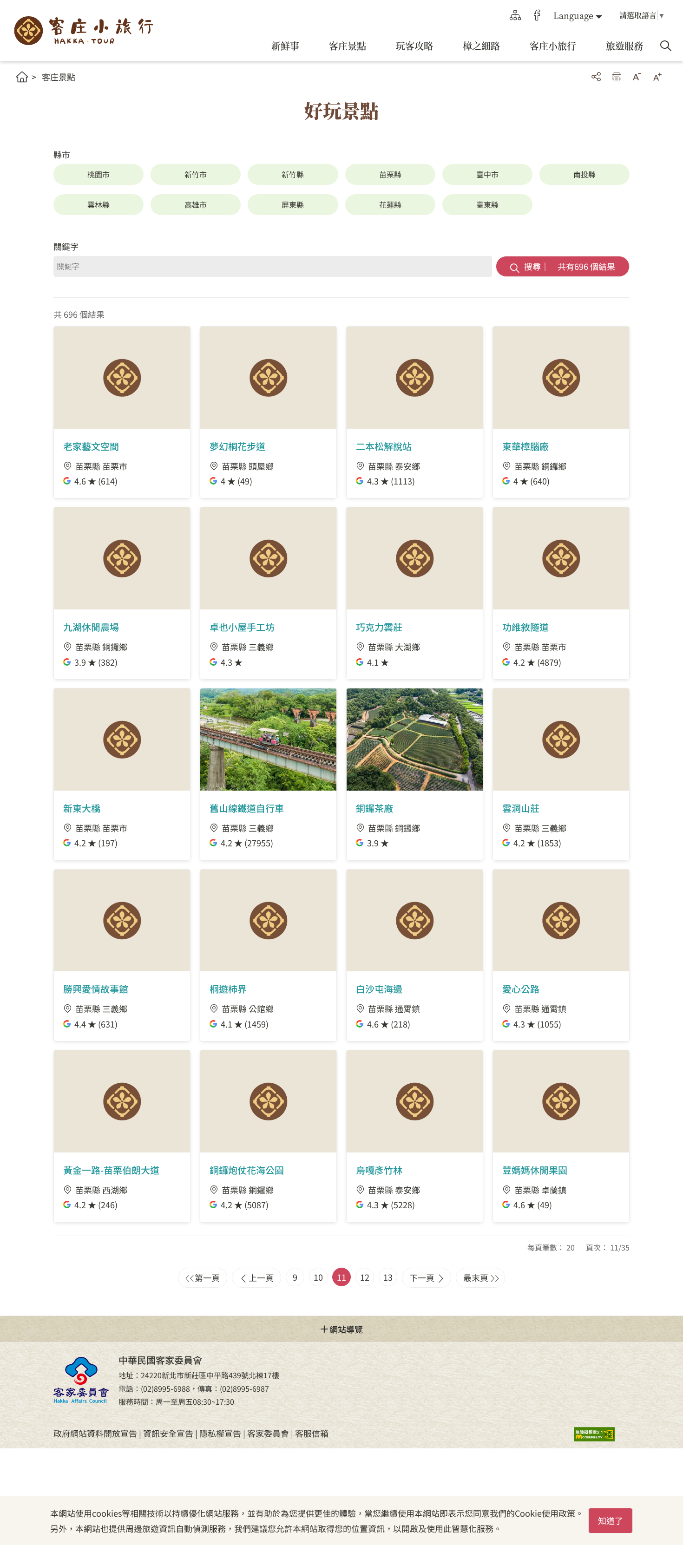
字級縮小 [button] (637, 76)
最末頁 (475, 1277)
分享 (596, 76)
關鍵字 (66, 246)
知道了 (610, 1520)
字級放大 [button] (657, 76)
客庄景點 (58, 77)
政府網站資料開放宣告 (95, 1433)
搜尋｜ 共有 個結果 (569, 266)
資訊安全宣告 (168, 1433)
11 (341, 1277)
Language (573, 15)
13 (388, 1277)
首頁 (22, 77)
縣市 (61, 154)
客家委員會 (268, 1433)
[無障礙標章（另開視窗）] (602, 1433)
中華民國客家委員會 (81, 1380)
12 (364, 1277)
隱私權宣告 (220, 1433)
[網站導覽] (515, 15)
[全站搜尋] (666, 46)
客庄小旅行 (83, 30)
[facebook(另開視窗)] (537, 15)
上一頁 (261, 1277)
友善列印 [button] (616, 76)
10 (318, 1277)
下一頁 (421, 1277)
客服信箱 (311, 1433)
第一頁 (207, 1277)
